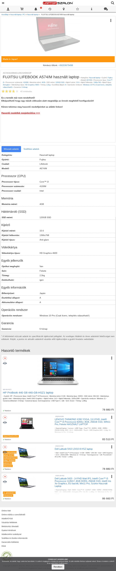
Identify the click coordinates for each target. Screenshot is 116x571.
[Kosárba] (5, 358)
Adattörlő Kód (7, 519)
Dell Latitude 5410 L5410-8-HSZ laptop (74, 449)
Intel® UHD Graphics (34, 398)
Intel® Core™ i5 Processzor (69, 453)
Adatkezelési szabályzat (11, 534)
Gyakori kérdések (9, 530)
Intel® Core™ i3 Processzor (37, 396)
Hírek (4, 546)
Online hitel (6, 511)
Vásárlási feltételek (9, 522)
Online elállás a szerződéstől (13, 515)
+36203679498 (65, 65)
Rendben (58, 567)
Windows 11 (101, 398)
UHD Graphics (108, 453)
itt (68, 563)
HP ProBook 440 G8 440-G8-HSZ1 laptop (28, 392)
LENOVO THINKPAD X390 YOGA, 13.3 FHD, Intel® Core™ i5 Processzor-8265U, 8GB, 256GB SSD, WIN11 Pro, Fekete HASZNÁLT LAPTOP (82, 422)
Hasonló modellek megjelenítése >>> (20, 113)
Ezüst (72, 401)
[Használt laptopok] (5, 362)
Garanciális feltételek (10, 542)
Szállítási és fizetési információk (14, 538)
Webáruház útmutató (10, 526)
